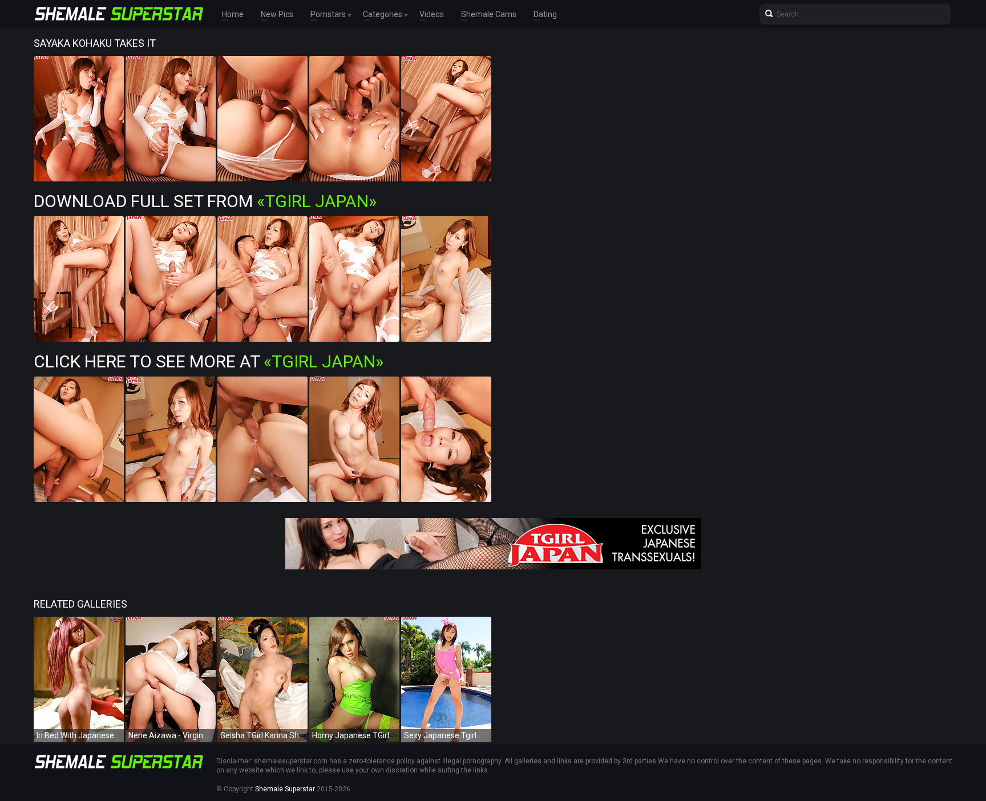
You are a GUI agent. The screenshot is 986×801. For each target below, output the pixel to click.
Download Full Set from (205, 201)
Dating (545, 14)
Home (233, 14)
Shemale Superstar (285, 789)
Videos (431, 14)
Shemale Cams (488, 14)
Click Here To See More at (208, 361)
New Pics (277, 14)
